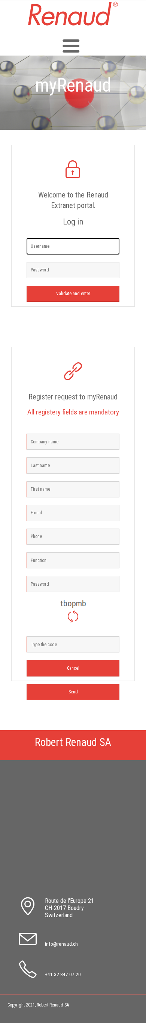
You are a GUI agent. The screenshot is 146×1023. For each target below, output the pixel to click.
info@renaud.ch (61, 944)
